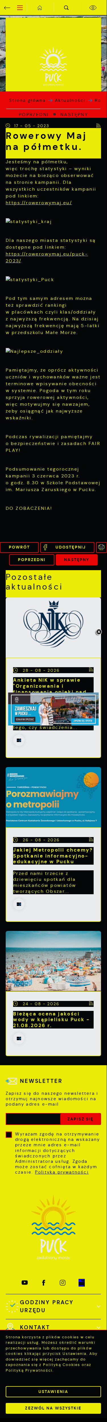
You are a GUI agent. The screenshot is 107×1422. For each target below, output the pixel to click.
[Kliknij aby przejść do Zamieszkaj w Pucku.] (53, 709)
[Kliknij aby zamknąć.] (99, 632)
